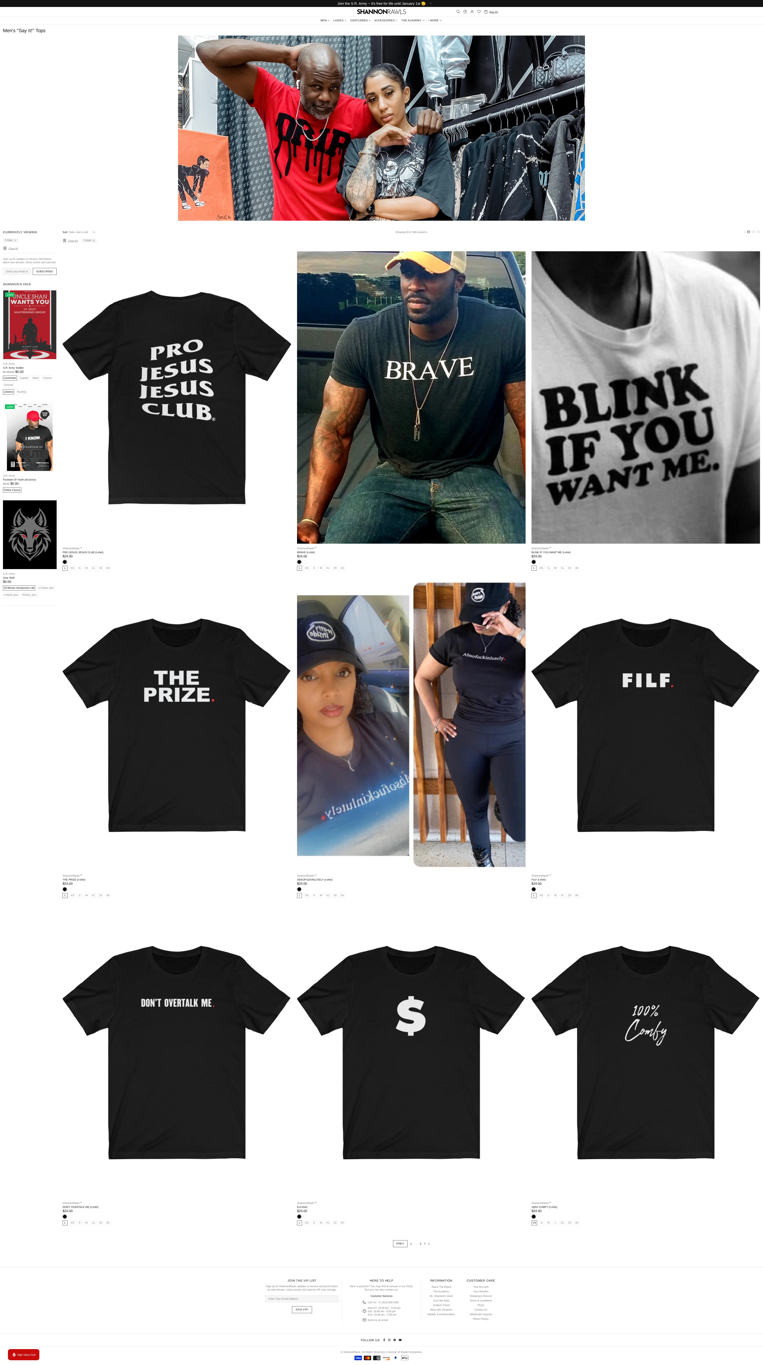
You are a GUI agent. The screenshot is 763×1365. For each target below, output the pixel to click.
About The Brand (441, 1286)
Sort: (65, 232)
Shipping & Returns (481, 1295)
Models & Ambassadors (441, 1314)
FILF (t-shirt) (539, 879)
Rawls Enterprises (411, 1351)
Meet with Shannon (441, 1309)
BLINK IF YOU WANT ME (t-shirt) (551, 552)
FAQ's (480, 1305)
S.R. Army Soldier (13, 367)
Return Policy (481, 1318)
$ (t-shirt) (302, 1206)
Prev (400, 1243)
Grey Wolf (9, 577)
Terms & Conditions (481, 1300)
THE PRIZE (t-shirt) (74, 879)
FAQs (409, 1286)
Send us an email (378, 1320)
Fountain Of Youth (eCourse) (19, 479)
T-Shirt (9, 240)
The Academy (441, 1291)
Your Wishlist (480, 1291)
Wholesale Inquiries (481, 1314)
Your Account (481, 1286)
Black (65, 562)
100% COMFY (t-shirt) (544, 1206)
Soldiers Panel (441, 1305)
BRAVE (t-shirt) (306, 552)
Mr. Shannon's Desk (441, 1295)
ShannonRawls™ (381, 11)
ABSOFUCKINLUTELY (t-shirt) (314, 879)
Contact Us (480, 1309)
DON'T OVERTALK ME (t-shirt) (80, 1206)
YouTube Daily (441, 1300)
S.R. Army (9, 363)
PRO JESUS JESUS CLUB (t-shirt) (83, 552)
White (70, 562)
